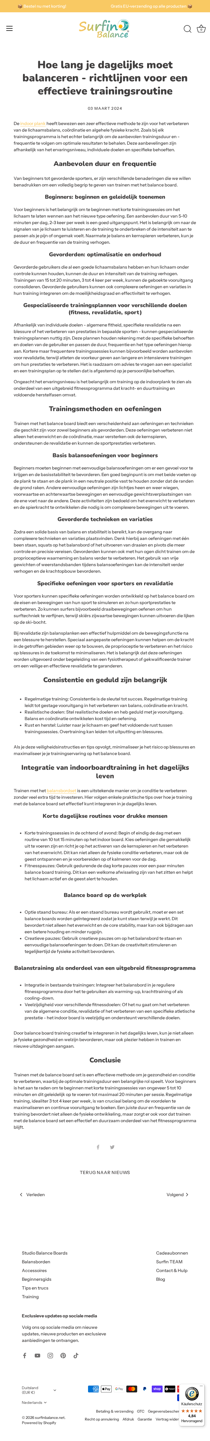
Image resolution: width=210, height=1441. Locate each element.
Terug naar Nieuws (105, 1172)
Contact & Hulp (172, 1270)
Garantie (145, 1419)
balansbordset (61, 790)
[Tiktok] (76, 1355)
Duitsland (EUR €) (30, 1390)
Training (30, 1296)
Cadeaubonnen (172, 1253)
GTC (140, 1411)
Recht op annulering (102, 1419)
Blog (160, 1279)
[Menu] (10, 28)
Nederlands (32, 1402)
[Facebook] (24, 1355)
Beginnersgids (36, 1279)
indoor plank (33, 123)
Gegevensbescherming (168, 1411)
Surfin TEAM (169, 1261)
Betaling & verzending (114, 1411)
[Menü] (201, 1387)
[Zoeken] (188, 29)
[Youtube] (37, 1355)
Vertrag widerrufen (172, 1419)
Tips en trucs (35, 1288)
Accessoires (34, 1270)
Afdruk (128, 1419)
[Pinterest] (63, 1355)
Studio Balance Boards (45, 1253)
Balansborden (36, 1261)
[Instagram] (50, 1355)
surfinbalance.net (50, 1417)
